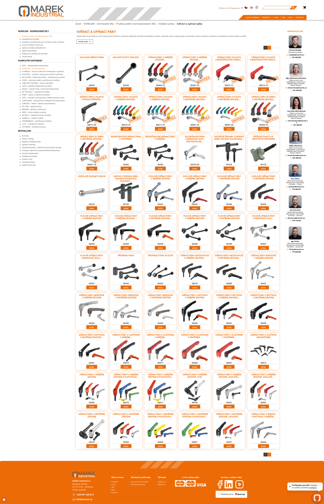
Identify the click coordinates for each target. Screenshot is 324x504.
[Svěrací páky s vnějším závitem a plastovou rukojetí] (126, 390)
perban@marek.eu (296, 186)
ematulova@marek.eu (297, 155)
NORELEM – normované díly (99, 23)
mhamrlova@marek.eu (297, 88)
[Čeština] (246, 7)
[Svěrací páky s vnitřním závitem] (91, 430)
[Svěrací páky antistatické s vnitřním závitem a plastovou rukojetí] (229, 271)
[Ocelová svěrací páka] (91, 73)
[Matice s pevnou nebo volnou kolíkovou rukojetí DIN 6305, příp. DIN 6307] (126, 192)
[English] (256, 7)
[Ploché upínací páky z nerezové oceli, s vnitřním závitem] (91, 271)
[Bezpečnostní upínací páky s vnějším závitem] (160, 152)
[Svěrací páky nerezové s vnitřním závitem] (126, 311)
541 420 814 (296, 158)
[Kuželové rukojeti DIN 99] (91, 192)
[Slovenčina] (251, 7)
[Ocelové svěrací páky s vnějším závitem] (160, 192)
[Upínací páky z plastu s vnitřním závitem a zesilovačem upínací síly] (194, 113)
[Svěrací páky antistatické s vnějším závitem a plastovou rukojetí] (194, 271)
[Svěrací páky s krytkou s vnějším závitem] (194, 311)
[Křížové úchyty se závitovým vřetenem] (263, 152)
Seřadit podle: (83, 41)
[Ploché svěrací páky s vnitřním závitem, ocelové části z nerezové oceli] (160, 232)
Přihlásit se (223, 8)
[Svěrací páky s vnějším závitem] (91, 390)
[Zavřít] (320, 485)
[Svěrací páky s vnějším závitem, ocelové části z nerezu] (229, 390)
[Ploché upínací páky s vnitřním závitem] (229, 232)
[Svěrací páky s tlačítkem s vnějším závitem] (126, 351)
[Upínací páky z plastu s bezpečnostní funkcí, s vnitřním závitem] (263, 73)
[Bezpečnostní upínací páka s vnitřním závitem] (126, 152)
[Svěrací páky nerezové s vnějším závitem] (263, 271)
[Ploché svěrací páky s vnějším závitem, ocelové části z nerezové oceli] (126, 232)
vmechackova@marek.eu (298, 121)
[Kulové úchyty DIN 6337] (126, 73)
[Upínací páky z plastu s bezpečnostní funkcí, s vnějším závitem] (229, 73)
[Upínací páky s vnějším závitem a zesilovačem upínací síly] (160, 73)
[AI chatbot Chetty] (317, 497)
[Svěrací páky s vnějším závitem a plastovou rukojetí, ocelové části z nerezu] (160, 390)
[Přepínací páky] (126, 271)
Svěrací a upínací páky (189, 23)
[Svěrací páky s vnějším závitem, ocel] (194, 390)
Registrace (235, 8)
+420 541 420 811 (85, 494)
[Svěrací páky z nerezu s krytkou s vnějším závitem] (263, 430)
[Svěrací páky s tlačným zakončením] (263, 351)
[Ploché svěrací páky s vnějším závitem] (91, 232)
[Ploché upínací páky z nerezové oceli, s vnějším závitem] (263, 232)
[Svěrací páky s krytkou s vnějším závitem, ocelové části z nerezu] (229, 311)
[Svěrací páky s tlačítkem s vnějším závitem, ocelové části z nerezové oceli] (160, 351)
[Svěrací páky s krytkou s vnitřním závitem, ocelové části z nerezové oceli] (91, 351)
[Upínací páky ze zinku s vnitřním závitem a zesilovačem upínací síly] (263, 113)
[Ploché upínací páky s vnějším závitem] (194, 232)
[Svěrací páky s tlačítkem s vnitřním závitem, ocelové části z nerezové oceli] (229, 351)
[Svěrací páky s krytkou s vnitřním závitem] (263, 311)
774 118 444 (296, 220)
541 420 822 (297, 90)
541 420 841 (297, 125)
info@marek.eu (84, 499)
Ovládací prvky (166, 23)
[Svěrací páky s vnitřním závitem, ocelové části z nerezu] (229, 430)
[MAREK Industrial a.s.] (41, 11)
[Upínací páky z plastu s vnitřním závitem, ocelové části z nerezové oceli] (229, 113)
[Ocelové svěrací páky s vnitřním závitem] (229, 192)
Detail (91, 89)
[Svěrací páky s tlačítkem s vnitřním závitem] (194, 351)
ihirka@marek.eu (296, 249)
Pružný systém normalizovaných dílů (135, 23)
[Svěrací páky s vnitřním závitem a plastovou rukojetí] (160, 430)
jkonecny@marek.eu (296, 218)
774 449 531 (296, 189)
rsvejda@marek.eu (296, 55)
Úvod (78, 23)
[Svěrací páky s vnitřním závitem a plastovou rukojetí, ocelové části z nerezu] (194, 430)
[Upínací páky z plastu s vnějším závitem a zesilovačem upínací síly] (126, 113)
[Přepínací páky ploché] (160, 271)
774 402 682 (296, 252)
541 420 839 (296, 57)
